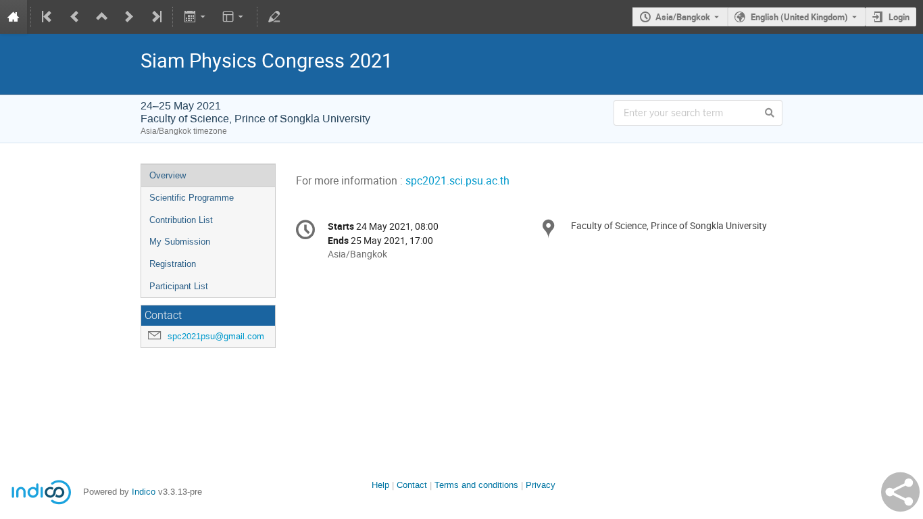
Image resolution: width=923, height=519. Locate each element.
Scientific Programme (191, 198)
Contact (412, 485)
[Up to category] (102, 17)
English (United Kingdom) (799, 17)
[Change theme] (234, 17)
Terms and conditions (476, 485)
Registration (172, 264)
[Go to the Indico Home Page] (13, 17)
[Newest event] (155, 17)
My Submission (179, 242)
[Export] (195, 17)
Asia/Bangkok (682, 17)
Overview (167, 175)
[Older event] (75, 17)
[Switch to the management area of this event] (274, 17)
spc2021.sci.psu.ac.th (457, 181)
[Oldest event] (47, 17)
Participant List (178, 286)
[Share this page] (900, 492)
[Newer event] (129, 17)
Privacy (540, 485)
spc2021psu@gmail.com (216, 336)
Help (380, 485)
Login (899, 17)
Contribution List (181, 220)
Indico (143, 491)
